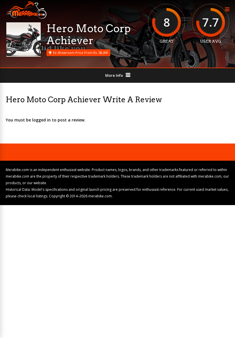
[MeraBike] (26, 17)
